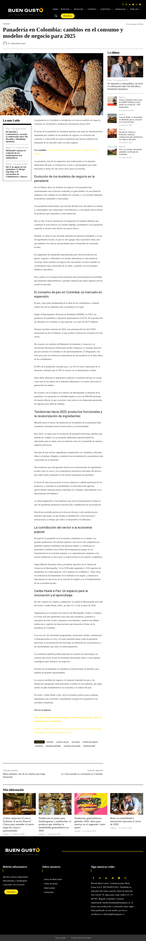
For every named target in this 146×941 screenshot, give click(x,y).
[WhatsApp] (136, 4)
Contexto (6, 24)
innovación (76, 742)
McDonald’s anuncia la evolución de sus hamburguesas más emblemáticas (16, 154)
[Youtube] (140, 4)
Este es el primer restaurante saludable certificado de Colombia (130, 151)
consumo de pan (62, 742)
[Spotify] (133, 4)
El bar (8, 129)
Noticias (8, 164)
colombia (49, 742)
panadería (39, 746)
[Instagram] (126, 4)
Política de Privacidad (81, 938)
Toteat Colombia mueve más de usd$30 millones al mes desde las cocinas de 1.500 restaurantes (130, 103)
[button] (55, 15)
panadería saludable (53, 746)
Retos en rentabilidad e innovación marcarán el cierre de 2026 (125, 821)
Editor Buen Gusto (18, 43)
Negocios (9, 147)
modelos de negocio (90, 742)
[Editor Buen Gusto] (5, 43)
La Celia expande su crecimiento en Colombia (82, 774)
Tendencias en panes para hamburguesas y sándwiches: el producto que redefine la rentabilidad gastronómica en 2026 (55, 824)
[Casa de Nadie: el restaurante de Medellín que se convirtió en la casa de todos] (112, 118)
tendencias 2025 (89, 746)
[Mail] (112, 878)
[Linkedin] (129, 4)
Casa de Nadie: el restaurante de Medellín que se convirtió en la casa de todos (130, 119)
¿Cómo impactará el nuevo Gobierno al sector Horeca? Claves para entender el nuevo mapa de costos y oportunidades (18, 824)
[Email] (57, 754)
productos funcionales (72, 746)
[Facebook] (123, 4)
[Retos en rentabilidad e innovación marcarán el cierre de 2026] (126, 804)
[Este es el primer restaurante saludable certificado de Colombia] (112, 150)
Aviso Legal (60, 938)
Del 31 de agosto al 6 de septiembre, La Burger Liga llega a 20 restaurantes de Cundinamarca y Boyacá (16, 172)
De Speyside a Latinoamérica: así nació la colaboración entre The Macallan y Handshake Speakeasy (17, 136)
